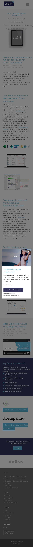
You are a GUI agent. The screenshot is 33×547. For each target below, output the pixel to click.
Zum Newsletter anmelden (13, 290)
